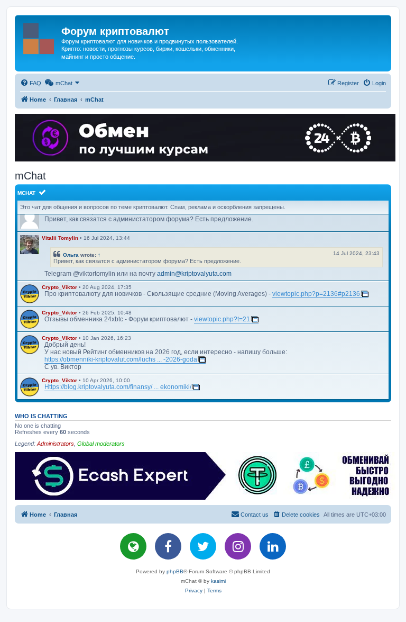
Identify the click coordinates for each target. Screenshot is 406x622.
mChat (26, 193)
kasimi (218, 581)
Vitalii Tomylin (60, 238)
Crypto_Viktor (59, 287)
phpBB (175, 571)
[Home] (39, 36)
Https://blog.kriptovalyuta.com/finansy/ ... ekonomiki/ (117, 387)
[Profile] (29, 244)
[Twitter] (203, 546)
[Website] (133, 546)
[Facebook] (168, 546)
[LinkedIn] (273, 546)
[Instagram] (238, 546)
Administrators (55, 443)
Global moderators (101, 443)
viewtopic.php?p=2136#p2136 (316, 294)
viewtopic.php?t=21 (222, 319)
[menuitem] (30, 83)
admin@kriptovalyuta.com (194, 273)
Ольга (71, 255)
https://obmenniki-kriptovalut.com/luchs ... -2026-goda (120, 359)
